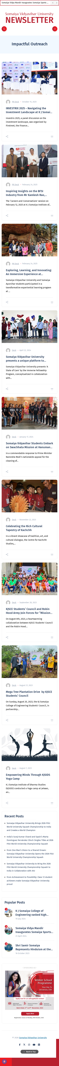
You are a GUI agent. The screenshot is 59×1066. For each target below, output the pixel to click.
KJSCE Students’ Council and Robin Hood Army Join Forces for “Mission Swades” (28, 611)
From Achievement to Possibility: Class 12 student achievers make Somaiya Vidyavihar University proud (29, 880)
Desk (14, 350)
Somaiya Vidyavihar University (33, 1037)
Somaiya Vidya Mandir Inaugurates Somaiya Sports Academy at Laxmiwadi (26, 3)
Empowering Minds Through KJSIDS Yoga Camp (28, 776)
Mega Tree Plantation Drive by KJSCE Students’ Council (29, 693)
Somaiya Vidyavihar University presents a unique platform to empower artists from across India (27, 359)
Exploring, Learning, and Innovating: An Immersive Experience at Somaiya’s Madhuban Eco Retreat (29, 272)
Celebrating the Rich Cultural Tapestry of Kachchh (24, 528)
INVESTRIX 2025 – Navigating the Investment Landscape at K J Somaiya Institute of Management (29, 110)
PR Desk (15, 102)
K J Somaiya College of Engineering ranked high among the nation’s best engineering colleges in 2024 (33, 913)
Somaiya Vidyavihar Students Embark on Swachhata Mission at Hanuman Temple (29, 445)
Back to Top (31, 1052)
